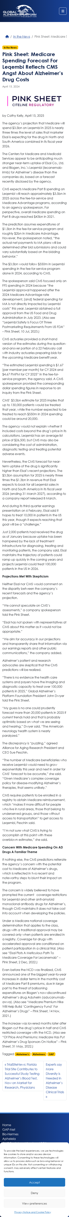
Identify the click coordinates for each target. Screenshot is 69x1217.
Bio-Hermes (10, 1134)
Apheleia (9, 1139)
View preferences (34, 1203)
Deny (34, 1193)
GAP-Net (8, 1129)
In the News (21, 36)
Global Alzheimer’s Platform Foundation (19, 11)
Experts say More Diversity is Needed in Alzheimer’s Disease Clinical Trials (55, 1078)
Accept (34, 1182)
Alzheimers (39, 1054)
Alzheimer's (22, 1054)
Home (6, 1125)
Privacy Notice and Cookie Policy (32, 1212)
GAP (51, 1054)
